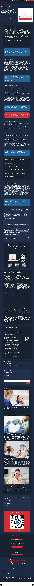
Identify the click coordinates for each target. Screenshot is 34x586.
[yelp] (30, 578)
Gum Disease (7, 375)
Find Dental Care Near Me (9, 507)
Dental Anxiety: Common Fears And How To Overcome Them (16, 408)
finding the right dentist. (22, 88)
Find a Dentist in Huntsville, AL (9, 378)
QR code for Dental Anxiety (7, 363)
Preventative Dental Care (9, 503)
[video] (26, 578)
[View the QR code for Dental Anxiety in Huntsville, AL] (23, 258)
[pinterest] (24, 578)
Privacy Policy (4, 578)
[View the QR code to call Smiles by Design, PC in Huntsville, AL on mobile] (17, 528)
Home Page (6, 333)
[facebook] (20, 578)
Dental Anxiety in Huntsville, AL (18, 115)
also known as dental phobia (13, 29)
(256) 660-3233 (12, 18)
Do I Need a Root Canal (8, 373)
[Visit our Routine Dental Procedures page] (24, 266)
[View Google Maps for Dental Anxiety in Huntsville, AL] (12, 259)
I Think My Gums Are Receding (9, 376)
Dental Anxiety (9, 361)
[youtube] (28, 578)
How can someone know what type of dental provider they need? (15, 173)
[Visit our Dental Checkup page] (10, 266)
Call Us (31, 0)
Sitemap (7, 578)
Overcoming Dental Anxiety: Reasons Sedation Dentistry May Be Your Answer (17, 434)
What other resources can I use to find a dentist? (12, 176)
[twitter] (22, 578)
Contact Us (17, 554)
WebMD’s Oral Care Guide (11, 334)
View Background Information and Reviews (12, 353)
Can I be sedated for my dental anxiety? (11, 166)
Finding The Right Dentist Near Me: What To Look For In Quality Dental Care (16, 485)
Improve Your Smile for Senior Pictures (11, 502)
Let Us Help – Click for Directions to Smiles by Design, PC (13, 261)
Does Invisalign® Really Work (9, 500)
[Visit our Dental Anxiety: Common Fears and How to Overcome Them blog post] (16, 406)
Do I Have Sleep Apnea (8, 372)
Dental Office (7, 505)
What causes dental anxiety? (9, 163)
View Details (12, 354)
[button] (32, 2)
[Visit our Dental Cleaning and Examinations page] (17, 266)
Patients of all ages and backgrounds (10, 61)
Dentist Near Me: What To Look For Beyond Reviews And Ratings (16, 459)
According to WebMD (8, 219)
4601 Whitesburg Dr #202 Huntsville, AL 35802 (19, 0)
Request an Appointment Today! (17, 544)
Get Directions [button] (17, 539)
